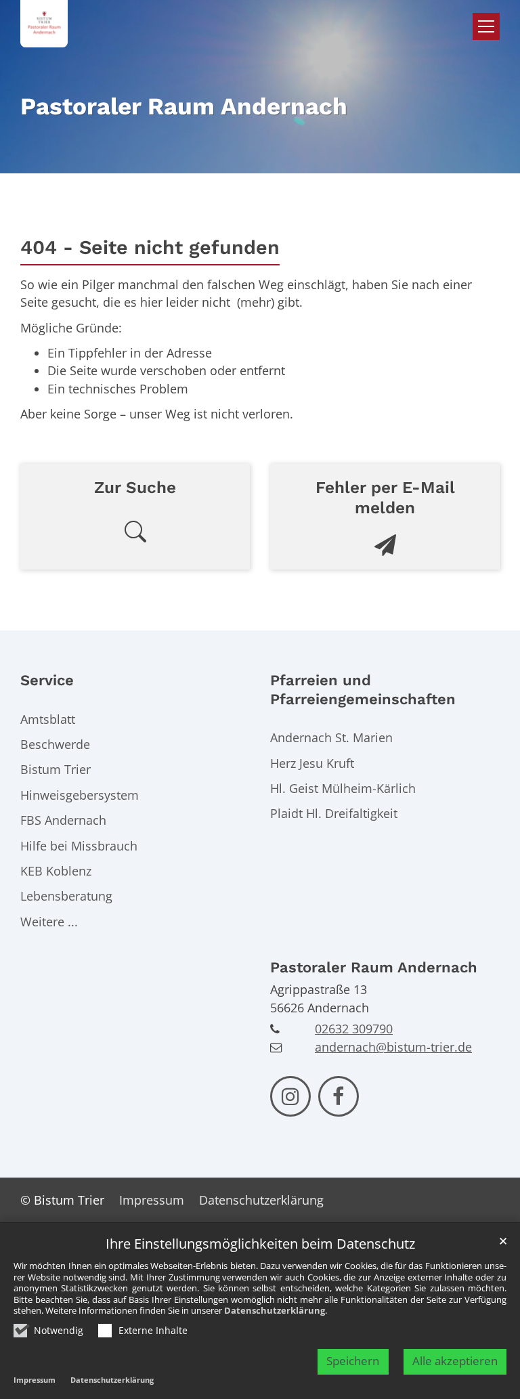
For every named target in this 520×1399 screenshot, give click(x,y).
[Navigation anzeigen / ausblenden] (486, 26)
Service (47, 680)
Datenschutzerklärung (274, 1310)
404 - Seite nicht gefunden (150, 247)
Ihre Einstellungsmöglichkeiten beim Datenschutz (260, 1244)
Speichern (352, 1361)
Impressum (35, 1380)
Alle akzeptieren (455, 1361)
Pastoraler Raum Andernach (373, 967)
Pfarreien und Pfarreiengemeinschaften (363, 690)
